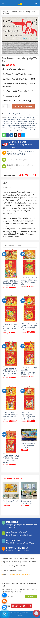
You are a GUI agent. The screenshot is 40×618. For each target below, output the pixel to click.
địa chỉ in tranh (16, 119)
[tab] (20, 183)
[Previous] (2, 498)
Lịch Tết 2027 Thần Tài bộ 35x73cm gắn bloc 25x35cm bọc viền (10, 372)
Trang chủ (6, 12)
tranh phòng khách (8, 126)
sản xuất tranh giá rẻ (22, 121)
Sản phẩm (14, 12)
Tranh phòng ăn (32, 123)
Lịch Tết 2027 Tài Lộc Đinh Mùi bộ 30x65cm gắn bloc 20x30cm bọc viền (29, 371)
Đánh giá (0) (7, 187)
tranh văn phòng (16, 130)
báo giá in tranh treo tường (13, 117)
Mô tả (5, 183)
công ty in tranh (7, 119)
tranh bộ (31, 121)
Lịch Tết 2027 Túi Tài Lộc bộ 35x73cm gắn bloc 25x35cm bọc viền (29, 326)
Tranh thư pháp (14, 114)
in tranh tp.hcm (26, 119)
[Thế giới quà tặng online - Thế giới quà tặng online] (20, 3)
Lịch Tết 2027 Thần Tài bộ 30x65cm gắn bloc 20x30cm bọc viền (10, 416)
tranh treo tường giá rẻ (23, 128)
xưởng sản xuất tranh (28, 130)
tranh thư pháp (30, 126)
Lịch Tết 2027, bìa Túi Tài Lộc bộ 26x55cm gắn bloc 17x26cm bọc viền (11, 459)
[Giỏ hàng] (36, 3)
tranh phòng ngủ (19, 126)
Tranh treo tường (24, 12)
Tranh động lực (14, 123)
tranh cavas (5, 123)
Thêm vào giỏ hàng (23, 106)
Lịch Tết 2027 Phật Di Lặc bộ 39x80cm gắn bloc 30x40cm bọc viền (29, 281)
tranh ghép (23, 123)
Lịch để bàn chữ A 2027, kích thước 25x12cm (28, 446)
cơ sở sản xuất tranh (28, 117)
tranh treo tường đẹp (8, 128)
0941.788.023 (26, 175)
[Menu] (3, 3)
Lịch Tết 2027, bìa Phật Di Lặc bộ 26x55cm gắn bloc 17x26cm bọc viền (28, 416)
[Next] (38, 498)
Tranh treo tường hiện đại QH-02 (27, 502)
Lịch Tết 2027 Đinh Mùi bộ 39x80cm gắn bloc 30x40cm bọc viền (11, 327)
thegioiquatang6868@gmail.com (19, 574)
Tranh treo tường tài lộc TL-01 (10, 502)
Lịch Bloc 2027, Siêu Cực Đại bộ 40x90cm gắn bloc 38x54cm (10, 283)
